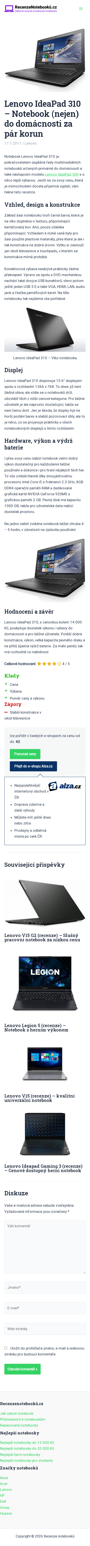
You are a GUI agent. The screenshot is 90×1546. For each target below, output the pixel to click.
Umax (4, 1507)
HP (2, 1495)
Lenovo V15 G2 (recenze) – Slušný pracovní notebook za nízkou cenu (42, 937)
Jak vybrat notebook (16, 1413)
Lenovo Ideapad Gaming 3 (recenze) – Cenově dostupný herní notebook (43, 1168)
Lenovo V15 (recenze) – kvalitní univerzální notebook (39, 1098)
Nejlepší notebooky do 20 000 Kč (27, 1448)
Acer (4, 1483)
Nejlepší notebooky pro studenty (26, 1460)
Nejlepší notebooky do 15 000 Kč (27, 1442)
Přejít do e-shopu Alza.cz (33, 766)
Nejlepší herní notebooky (20, 1454)
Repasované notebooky (19, 1425)
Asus (4, 1478)
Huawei (6, 1513)
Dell (3, 1501)
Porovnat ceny (25, 754)
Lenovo (31, 143)
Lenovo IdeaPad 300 (62, 174)
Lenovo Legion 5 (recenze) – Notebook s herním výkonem (36, 1027)
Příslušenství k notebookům (22, 1419)
